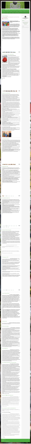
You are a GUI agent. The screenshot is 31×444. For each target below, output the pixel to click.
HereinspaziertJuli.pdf (6, 18)
